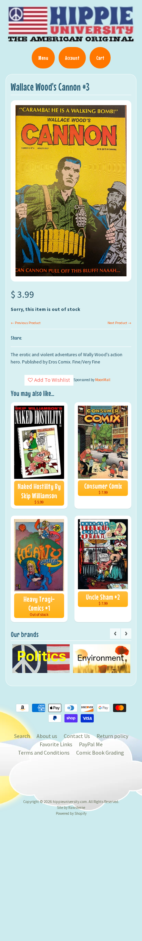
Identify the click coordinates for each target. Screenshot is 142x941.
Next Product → (119, 323)
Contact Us (77, 735)
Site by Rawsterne (71, 807)
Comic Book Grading (100, 752)
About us (47, 735)
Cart (100, 58)
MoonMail (102, 379)
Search (22, 735)
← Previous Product (26, 323)
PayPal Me (91, 744)
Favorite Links (56, 744)
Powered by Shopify (71, 813)
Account (72, 58)
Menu (43, 58)
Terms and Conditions (44, 752)
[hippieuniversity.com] (71, 39)
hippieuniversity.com (70, 801)
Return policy (112, 735)
